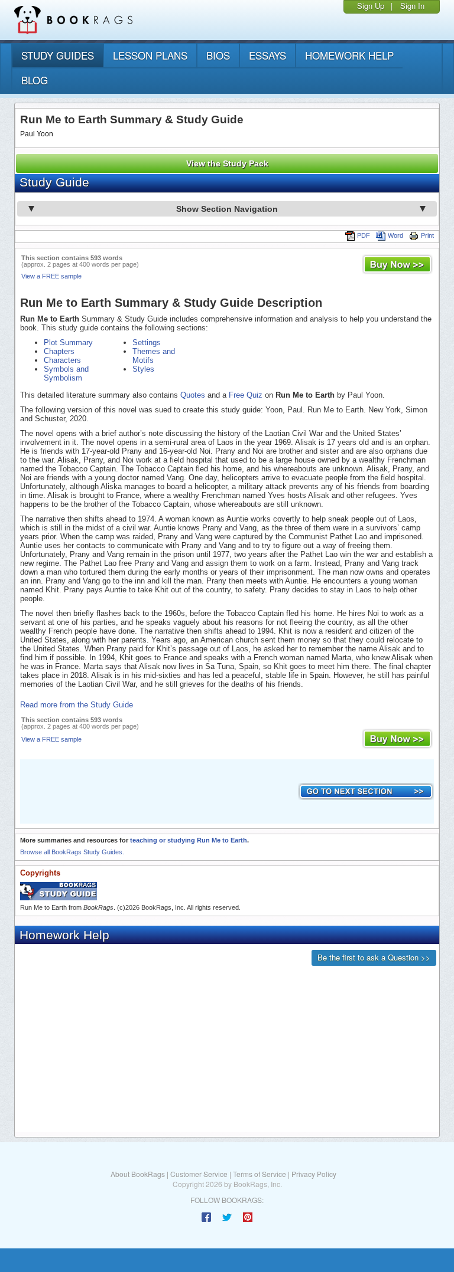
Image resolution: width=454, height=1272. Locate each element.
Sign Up (370, 5)
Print (427, 235)
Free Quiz (245, 395)
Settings (146, 342)
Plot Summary (68, 342)
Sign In (412, 5)
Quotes (192, 395)
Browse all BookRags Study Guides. (72, 851)
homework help (349, 55)
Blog (34, 80)
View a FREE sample (51, 276)
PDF (363, 235)
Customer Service (199, 1174)
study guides (57, 55)
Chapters (59, 351)
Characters (62, 360)
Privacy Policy (313, 1174)
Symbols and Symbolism (66, 373)
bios (218, 55)
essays (267, 55)
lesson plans (150, 55)
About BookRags (138, 1174)
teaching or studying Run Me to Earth (188, 840)
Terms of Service (259, 1174)
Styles (143, 369)
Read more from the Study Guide (76, 704)
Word (395, 235)
